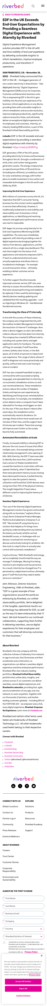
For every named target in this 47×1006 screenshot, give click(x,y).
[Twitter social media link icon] (20, 786)
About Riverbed (11, 845)
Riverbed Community (13, 756)
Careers (6, 850)
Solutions (29, 806)
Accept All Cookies (23, 982)
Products (29, 812)
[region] (23, 979)
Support (29, 830)
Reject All (23, 989)
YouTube (8, 763)
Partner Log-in (9, 818)
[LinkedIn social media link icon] (13, 786)
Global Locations (10, 806)
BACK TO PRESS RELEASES (17, 14)
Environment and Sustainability (10, 878)
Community (8, 824)
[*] (23, 895)
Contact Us (8, 812)
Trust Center (8, 856)
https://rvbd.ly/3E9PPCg (25, 147)
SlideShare (9, 766)
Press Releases (9, 830)
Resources (30, 818)
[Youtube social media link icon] (34, 786)
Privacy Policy (31, 952)
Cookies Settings (23, 996)
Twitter (7, 759)
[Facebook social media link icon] (27, 786)
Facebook (8, 742)
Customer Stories (11, 862)
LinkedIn (8, 746)
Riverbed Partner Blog (13, 753)
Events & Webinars (11, 836)
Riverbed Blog (10, 749)
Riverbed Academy (33, 824)
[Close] (42, 956)
